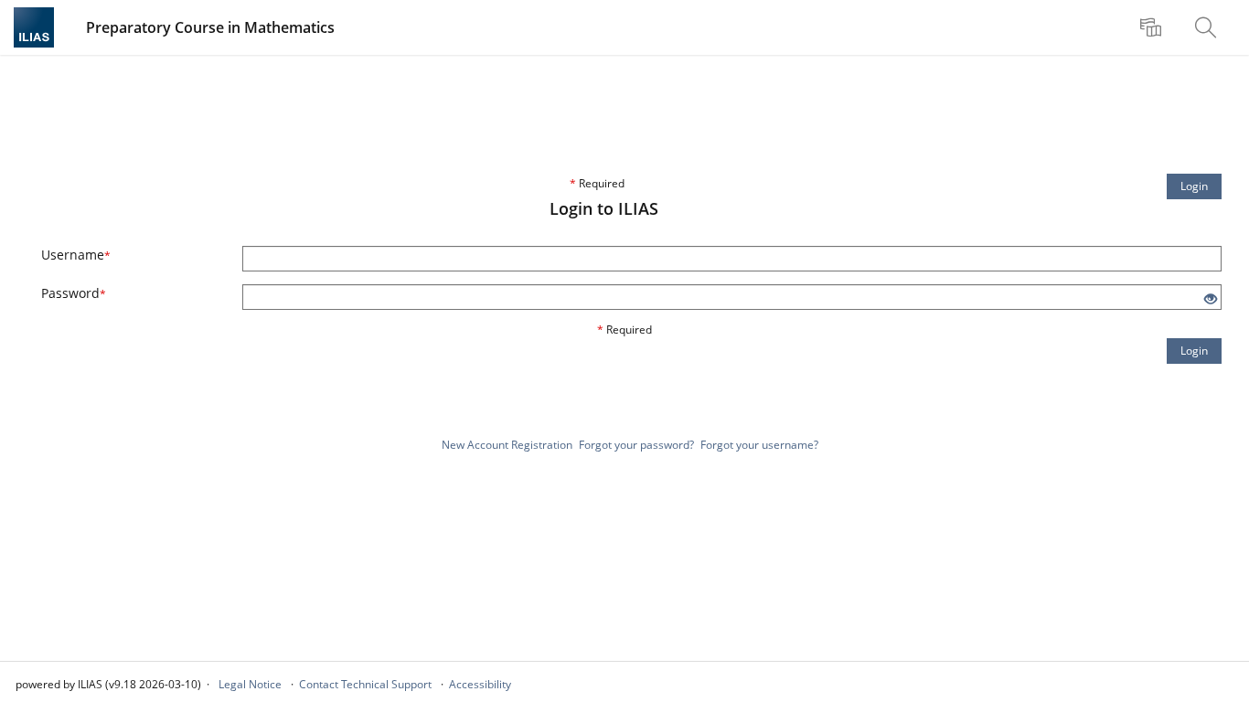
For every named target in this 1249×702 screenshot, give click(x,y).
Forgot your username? (759, 444)
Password (73, 293)
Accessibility (480, 684)
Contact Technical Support (365, 684)
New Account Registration (507, 444)
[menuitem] (1153, 27)
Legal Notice (250, 684)
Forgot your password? (636, 444)
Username (76, 254)
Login (1194, 186)
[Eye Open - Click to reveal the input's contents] (1210, 299)
